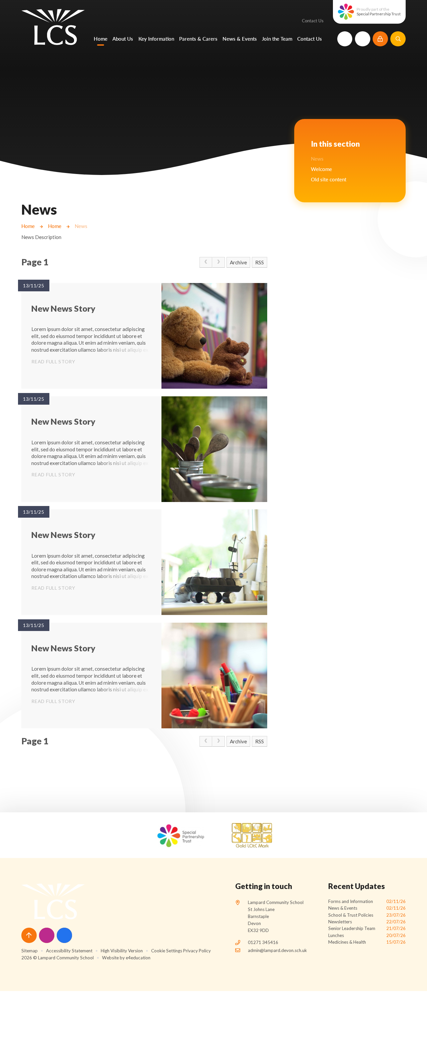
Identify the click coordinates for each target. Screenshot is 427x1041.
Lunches (367, 935)
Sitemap (29, 950)
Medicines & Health (367, 942)
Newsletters (367, 921)
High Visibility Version (122, 950)
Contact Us (313, 20)
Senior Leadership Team (367, 928)
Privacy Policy (197, 950)
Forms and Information (367, 901)
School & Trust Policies (367, 915)
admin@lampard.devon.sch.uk (277, 950)
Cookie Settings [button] (166, 950)
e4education (138, 957)
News (81, 226)
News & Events (367, 908)
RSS (259, 262)
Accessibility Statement (69, 950)
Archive (238, 262)
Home (28, 226)
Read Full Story (53, 361)
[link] (205, 262)
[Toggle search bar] (398, 39)
